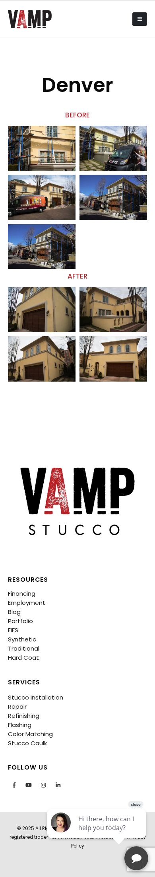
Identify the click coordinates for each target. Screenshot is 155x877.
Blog (14, 612)
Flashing (19, 725)
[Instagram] (43, 785)
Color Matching (30, 734)
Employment (26, 602)
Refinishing (23, 715)
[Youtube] (29, 785)
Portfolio (20, 621)
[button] (139, 19)
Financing (21, 593)
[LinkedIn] (58, 785)
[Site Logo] (30, 19)
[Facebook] (14, 785)
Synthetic (22, 639)
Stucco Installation (35, 697)
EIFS (13, 630)
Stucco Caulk (27, 743)
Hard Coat (23, 657)
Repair (17, 706)
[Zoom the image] (77, 463)
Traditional (23, 648)
